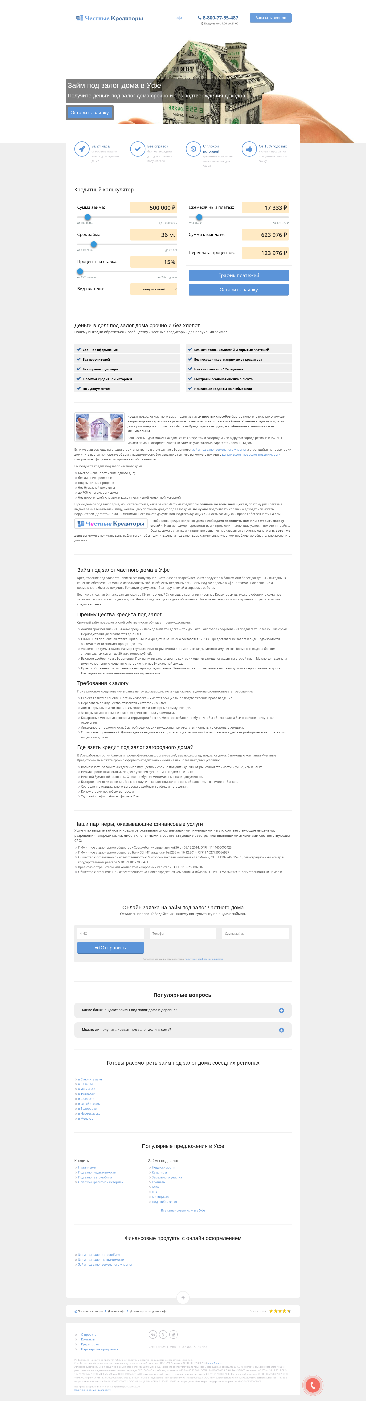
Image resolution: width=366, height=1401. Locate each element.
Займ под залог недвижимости (101, 1260)
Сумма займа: (91, 207)
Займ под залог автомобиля (99, 1255)
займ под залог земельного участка (219, 449)
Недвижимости (163, 1167)
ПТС (155, 1192)
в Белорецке (87, 1108)
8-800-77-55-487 (220, 17)
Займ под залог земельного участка (105, 1264)
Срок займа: (89, 234)
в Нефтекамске (89, 1113)
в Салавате (86, 1099)
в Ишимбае (86, 1089)
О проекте (88, 1334)
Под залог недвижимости (97, 1172)
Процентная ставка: (97, 261)
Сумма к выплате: (207, 234)
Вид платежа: (90, 288)
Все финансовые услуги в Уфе (183, 1210)
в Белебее (85, 1084)
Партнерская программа (99, 1349)
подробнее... (214, 1363)
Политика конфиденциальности (92, 1389)
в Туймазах (86, 1094)
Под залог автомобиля (95, 1177)
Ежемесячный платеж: (211, 207)
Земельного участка (167, 1177)
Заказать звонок (271, 17)
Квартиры (159, 1172)
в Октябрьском (89, 1104)
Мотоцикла (160, 1197)
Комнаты (158, 1182)
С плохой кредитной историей (101, 1182)
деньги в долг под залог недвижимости (251, 454)
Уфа (179, 18)
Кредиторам (90, 1344)
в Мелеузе (85, 1118)
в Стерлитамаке (90, 1079)
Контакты (88, 1339)
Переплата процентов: (212, 252)
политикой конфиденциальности (204, 958)
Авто (155, 1187)
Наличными (87, 1167)
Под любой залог (164, 1202)
